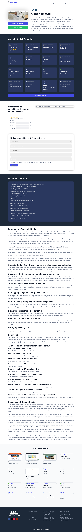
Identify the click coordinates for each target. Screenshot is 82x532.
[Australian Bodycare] (50, 493)
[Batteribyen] (15, 457)
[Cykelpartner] (67, 454)
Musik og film (63, 513)
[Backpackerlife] (32, 483)
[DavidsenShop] (32, 493)
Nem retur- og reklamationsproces (19, 195)
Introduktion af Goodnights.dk (18, 183)
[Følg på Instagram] (14, 519)
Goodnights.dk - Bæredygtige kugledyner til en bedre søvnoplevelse (27, 184)
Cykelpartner (63, 456)
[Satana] (15, 483)
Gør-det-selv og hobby (30, 497)
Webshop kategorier (51, 3)
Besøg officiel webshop (17, 23)
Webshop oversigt (32, 511)
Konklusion (13, 198)
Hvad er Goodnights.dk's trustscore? (18, 206)
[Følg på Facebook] (9, 519)
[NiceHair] (32, 457)
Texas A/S (45, 485)
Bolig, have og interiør (47, 487)
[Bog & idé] (50, 469)
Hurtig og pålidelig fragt (16, 196)
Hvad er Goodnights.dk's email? (17, 203)
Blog (65, 3)
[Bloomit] (15, 493)
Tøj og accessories (64, 497)
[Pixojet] (67, 483)
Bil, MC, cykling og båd (65, 458)
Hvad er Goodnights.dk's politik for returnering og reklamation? (24, 216)
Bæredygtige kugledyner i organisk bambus (21, 189)
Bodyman (62, 471)
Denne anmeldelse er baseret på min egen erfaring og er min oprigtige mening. (32, 162)
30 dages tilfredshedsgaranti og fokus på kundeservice (24, 186)
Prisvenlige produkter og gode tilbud (19, 193)
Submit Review (14, 165)
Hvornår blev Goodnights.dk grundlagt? (19, 211)
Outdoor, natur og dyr (30, 487)
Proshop (10, 471)
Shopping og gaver (47, 463)
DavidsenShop (29, 495)
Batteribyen (11, 461)
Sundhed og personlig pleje (31, 463)
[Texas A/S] (50, 483)
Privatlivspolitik (32, 519)
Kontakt (69, 3)
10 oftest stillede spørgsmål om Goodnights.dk (22, 200)
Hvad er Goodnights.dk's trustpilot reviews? (20, 208)
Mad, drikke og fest (64, 511)
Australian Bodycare (48, 495)
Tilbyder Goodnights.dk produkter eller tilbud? (20, 215)
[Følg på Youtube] (17, 519)
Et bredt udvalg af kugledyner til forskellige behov (23, 191)
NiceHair (27, 461)
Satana (10, 485)
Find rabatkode (18, 27)
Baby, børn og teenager (48, 511)
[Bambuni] (67, 493)
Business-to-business (48, 517)
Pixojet (61, 485)
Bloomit (10, 495)
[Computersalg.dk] (32, 471)
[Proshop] (15, 469)
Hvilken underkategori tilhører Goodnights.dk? (20, 210)
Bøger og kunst (46, 473)
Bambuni (62, 495)
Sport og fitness (63, 473)
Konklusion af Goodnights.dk (18, 218)
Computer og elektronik (13, 463)
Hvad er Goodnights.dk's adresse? (18, 201)
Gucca (44, 461)
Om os (60, 3)
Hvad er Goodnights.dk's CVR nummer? (19, 205)
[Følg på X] (12, 519)
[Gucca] (50, 457)
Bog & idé (45, 471)
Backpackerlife (29, 485)
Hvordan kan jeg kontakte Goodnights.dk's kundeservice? (23, 213)
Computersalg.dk (29, 476)
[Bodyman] (67, 469)
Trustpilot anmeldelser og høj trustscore (20, 188)
